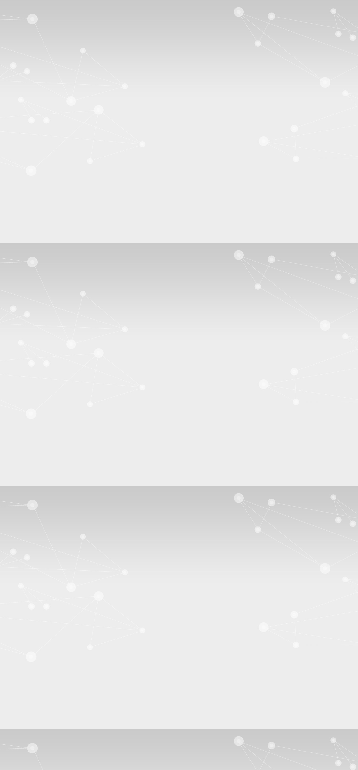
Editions (71, 448)
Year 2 (17, 353)
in (89, 413)
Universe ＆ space (229, 433)
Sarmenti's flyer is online (30, 149)
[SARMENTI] (17, 70)
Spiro (16, 187)
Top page (9, 749)
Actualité (18, 448)
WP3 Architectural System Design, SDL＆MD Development (77, 256)
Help (352, 25)
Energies (82, 428)
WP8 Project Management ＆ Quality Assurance (67, 311)
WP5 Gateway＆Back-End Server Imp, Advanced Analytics (77, 278)
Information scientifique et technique (290, 428)
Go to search (21, 17)
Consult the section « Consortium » (29, 213)
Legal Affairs (333, 428)
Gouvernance (174, 428)
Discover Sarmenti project (32, 141)
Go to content (22, 8)
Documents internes (44, 448)
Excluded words (14, 468)
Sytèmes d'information (151, 433)
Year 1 (17, 348)
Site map (18, 21)
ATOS (17, 196)
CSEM (17, 205)
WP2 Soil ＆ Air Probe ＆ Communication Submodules (73, 245)
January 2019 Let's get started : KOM (40, 145)
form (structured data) (177, 448)
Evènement (147, 448)
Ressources (229, 448)
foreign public (21, 461)
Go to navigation (25, 12)
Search (7, 408)
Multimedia (207, 448)
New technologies (55, 433)
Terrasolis (19, 192)
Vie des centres (259, 433)
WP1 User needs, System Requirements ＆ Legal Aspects (74, 234)
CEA (16, 174)
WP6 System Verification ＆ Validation (60, 289)
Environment (130, 428)
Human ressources (243, 428)
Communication (23, 428)
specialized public (110, 461)
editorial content (94, 448)
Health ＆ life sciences (206, 428)
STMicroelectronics (27, 179)
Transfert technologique (191, 433)
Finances (152, 428)
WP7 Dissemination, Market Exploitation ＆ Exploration (74, 300)
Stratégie (122, 433)
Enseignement (104, 428)
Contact (20, 120)
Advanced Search (15, 417)
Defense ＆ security (55, 428)
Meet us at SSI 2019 (27, 154)
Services (249, 448)
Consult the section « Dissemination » (31, 370)
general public (48, 461)
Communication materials (31, 361)
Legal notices (22, 737)
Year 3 (17, 357)
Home (29, 384)
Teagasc (18, 201)
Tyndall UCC (22, 183)
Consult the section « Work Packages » (32, 325)
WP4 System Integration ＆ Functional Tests (64, 267)
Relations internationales (92, 433)
